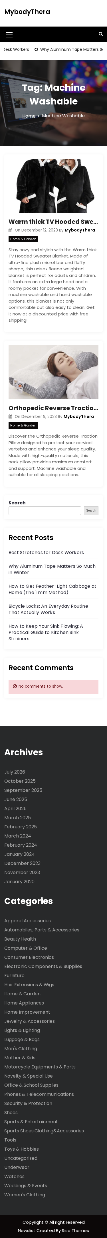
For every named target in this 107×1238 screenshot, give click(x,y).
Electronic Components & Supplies (43, 966)
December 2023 (22, 863)
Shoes (11, 1112)
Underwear (16, 1167)
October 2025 (20, 781)
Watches (14, 1176)
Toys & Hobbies (21, 1149)
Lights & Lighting (22, 1030)
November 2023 (22, 872)
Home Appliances (24, 1003)
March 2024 (17, 836)
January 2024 (19, 854)
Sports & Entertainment (31, 1121)
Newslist (27, 1230)
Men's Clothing (20, 1048)
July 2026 (14, 772)
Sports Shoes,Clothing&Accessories (44, 1131)
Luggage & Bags (22, 1039)
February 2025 (20, 827)
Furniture (14, 975)
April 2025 (15, 808)
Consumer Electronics (29, 957)
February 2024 (20, 845)
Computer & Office (25, 948)
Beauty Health (20, 939)
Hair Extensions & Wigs (29, 984)
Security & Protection (28, 1103)
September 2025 (23, 790)
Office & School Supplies (31, 1085)
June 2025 (15, 799)
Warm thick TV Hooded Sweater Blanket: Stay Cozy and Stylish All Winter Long (53, 222)
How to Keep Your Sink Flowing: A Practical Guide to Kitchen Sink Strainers (46, 632)
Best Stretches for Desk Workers (46, 552)
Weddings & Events (25, 1185)
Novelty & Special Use (28, 1076)
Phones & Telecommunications (39, 1094)
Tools (10, 1140)
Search (17, 503)
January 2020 (19, 881)
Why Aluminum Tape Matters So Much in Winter (52, 569)
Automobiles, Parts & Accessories (41, 930)
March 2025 (17, 817)
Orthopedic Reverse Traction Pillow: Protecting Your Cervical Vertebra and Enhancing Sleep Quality (53, 408)
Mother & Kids (19, 1057)
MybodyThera (27, 11)
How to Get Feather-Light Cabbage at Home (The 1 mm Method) (52, 589)
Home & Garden (23, 239)
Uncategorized (20, 1158)
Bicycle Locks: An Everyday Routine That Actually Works (48, 609)
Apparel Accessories (27, 920)
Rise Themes (75, 1230)
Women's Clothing (24, 1194)
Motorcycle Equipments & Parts (40, 1067)
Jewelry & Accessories (29, 1021)
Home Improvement (27, 1012)
